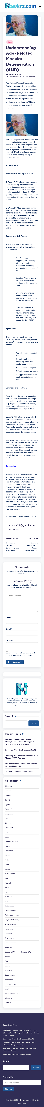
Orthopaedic (10, 906)
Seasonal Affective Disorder (18, 952)
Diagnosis (9, 814)
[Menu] (40, 6)
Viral (7, 989)
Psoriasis (8, 933)
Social (7, 966)
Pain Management (12, 915)
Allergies (8, 786)
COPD (7, 800)
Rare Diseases (10, 943)
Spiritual (8, 970)
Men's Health (10, 874)
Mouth (7, 892)
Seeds (7, 956)
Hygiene (8, 855)
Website (9, 641)
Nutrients (8, 897)
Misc (7, 887)
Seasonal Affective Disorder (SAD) (20, 750)
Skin (6, 961)
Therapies (9, 980)
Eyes (10, 42)
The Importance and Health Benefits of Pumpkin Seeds (21, 764)
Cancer (8, 791)
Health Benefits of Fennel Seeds (19, 772)
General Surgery (11, 841)
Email (9, 629)
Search (9, 716)
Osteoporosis (10, 910)
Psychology (10, 938)
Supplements (10, 975)
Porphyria (9, 929)
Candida (8, 795)
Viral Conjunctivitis (12, 993)
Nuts (7, 901)
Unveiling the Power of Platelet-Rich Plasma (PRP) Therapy (21, 756)
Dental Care (10, 809)
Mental (8, 878)
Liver (7, 864)
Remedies (8, 947)
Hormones (9, 851)
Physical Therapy (12, 920)
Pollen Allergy (10, 924)
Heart (7, 846)
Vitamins (8, 998)
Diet (6, 818)
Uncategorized (11, 984)
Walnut (8, 1003)
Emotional (9, 828)
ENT (6, 832)
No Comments (30, 76)
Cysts (7, 804)
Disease (8, 823)
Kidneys (8, 860)
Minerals (8, 883)
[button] (14, 530)
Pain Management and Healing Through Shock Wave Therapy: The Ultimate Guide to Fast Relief (20, 741)
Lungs (7, 869)
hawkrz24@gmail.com (22, 525)
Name (9, 617)
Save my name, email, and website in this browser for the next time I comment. (21, 654)
